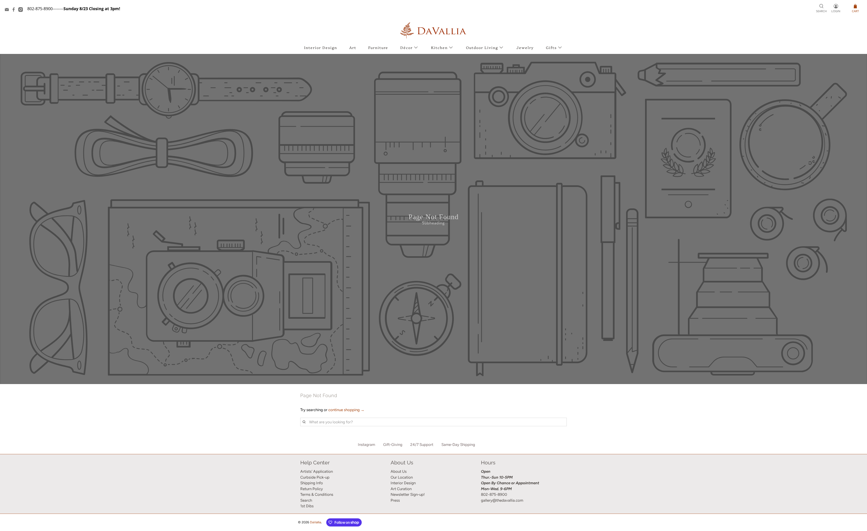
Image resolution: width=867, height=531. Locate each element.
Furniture (378, 47)
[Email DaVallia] (8, 10)
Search (306, 500)
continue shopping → (346, 410)
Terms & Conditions (316, 494)
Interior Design (320, 47)
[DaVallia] (433, 30)
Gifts (551, 47)
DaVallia (315, 522)
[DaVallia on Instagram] (21, 10)
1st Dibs (307, 506)
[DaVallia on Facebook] (14, 10)
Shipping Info (311, 483)
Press (395, 500)
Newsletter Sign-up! (408, 494)
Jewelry (525, 47)
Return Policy (311, 489)
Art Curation (401, 489)
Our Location (402, 477)
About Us (399, 471)
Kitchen (439, 47)
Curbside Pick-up (314, 477)
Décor (406, 47)
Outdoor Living (482, 47)
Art (352, 47)
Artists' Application (316, 471)
